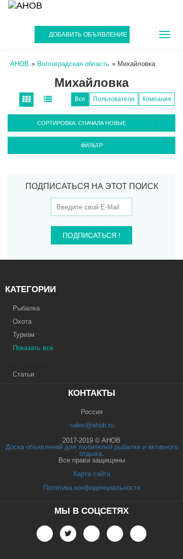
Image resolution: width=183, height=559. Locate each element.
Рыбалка (26, 308)
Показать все (33, 348)
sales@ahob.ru (92, 425)
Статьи (23, 374)
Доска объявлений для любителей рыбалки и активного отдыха (92, 450)
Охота (22, 321)
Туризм (24, 334)
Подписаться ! (91, 235)
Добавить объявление (88, 34)
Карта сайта (91, 474)
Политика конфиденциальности (91, 487)
